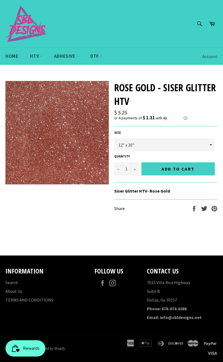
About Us (13, 291)
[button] (166, 118)
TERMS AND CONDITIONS (29, 300)
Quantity (122, 156)
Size (117, 132)
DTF (95, 56)
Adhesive (65, 56)
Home (11, 56)
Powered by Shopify (50, 348)
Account (210, 56)
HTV (35, 56)
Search (11, 282)
